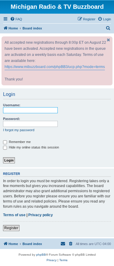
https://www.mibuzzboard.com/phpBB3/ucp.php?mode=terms (55, 67)
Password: (11, 119)
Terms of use (14, 215)
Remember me (19, 142)
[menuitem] (16, 19)
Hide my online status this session (33, 147)
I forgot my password (18, 130)
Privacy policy (40, 215)
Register (11, 228)
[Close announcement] (108, 40)
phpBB (41, 254)
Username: (11, 105)
